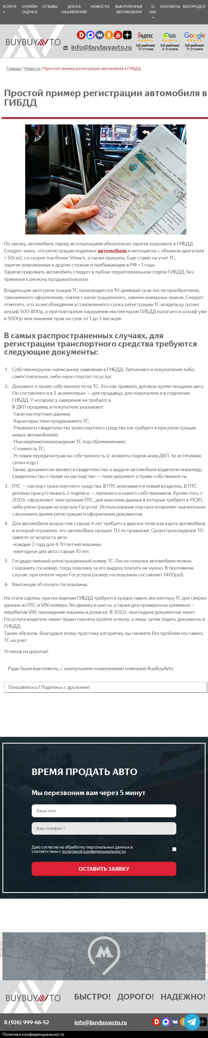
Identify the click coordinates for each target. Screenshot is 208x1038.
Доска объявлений (74, 9)
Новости (100, 6)
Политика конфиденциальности (33, 1034)
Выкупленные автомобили (129, 9)
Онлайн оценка (30, 9)
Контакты (170, 6)
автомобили (112, 251)
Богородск (194, 6)
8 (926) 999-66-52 (26, 1022)
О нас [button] (153, 9)
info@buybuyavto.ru (101, 47)
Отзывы (49, 6)
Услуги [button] (9, 6)
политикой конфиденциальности (94, 851)
